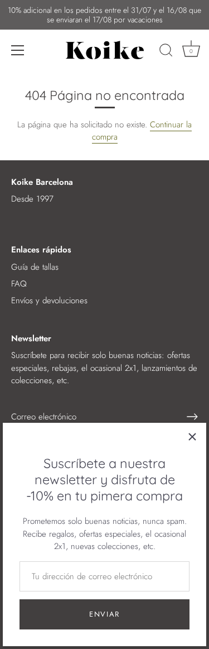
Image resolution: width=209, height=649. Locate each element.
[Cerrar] (192, 436)
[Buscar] (166, 52)
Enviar (104, 614)
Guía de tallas (35, 267)
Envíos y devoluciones (49, 300)
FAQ (19, 284)
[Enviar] (192, 416)
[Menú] (18, 50)
